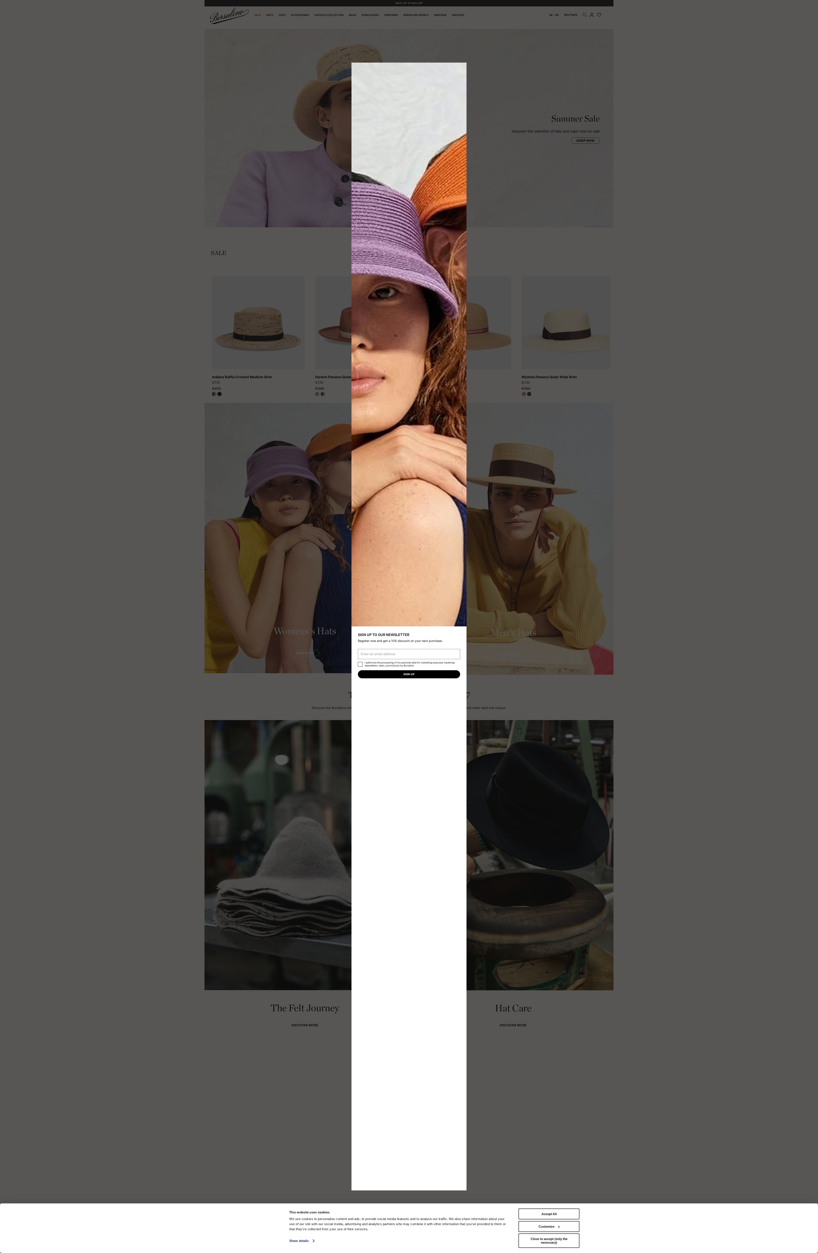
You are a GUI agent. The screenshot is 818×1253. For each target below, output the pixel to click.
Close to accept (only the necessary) (549, 1240)
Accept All (549, 1214)
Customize (546, 1226)
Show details (299, 1241)
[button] (461, 67)
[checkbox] (360, 664)
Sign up (409, 674)
